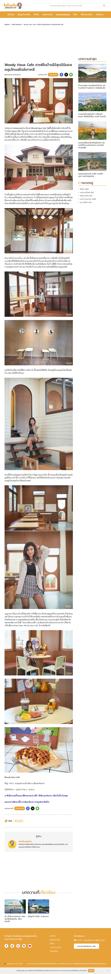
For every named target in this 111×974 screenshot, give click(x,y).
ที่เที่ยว (36, 14)
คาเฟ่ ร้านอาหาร (63, 14)
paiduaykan (25, 841)
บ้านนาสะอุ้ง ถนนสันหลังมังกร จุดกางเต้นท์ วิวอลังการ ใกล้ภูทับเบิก (91, 86)
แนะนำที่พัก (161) (85, 202)
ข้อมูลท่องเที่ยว (24, 14)
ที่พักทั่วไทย (54, 951)
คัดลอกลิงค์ (54, 75)
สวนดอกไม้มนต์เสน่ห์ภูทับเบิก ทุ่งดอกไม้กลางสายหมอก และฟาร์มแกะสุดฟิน (91, 145)
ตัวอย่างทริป (47, 14)
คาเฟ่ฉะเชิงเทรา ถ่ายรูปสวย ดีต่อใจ (36, 802)
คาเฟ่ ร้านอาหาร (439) (88, 199)
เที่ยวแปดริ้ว (18, 821)
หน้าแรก (11, 14)
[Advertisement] (39, 44)
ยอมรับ (91, 971)
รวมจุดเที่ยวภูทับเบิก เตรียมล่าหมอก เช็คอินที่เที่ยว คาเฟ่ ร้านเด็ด (92, 115)
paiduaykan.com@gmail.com (94, 940)
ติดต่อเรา (100, 14)
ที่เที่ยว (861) (84, 189)
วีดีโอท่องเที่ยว (87, 14)
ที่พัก (75, 14)
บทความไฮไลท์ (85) (87, 192)
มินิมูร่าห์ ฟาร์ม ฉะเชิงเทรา (38, 916)
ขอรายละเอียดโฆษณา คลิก (86, 946)
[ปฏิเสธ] (108, 971)
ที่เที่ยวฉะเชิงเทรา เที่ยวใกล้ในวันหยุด (53, 795)
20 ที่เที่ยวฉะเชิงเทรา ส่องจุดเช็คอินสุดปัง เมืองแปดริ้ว (15, 919)
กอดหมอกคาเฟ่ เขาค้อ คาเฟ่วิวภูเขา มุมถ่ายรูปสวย (90, 175)
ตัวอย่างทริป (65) (86, 195)
